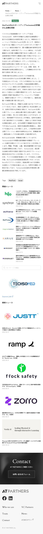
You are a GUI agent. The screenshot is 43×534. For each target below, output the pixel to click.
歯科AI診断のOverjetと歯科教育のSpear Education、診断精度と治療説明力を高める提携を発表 (28, 257)
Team (5, 513)
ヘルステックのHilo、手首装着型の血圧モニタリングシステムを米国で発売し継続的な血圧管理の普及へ (28, 193)
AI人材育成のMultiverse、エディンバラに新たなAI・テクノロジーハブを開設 (28, 210)
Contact (6, 520)
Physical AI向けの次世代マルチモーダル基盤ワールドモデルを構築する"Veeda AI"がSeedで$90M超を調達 (21, 442)
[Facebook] (4, 498)
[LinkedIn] (10, 498)
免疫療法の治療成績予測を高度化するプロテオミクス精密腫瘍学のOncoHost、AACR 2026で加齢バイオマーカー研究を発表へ (28, 247)
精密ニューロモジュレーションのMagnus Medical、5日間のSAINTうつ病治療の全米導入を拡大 (28, 228)
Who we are (8, 507)
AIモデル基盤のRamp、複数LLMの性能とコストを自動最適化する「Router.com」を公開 (21, 357)
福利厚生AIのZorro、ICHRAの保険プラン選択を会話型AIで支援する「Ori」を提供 (21, 413)
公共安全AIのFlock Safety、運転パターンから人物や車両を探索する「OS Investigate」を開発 (21, 385)
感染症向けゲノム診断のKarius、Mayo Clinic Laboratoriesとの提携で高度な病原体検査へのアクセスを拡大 (28, 237)
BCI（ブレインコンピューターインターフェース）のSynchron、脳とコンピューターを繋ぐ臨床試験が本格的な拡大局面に (28, 202)
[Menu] (39, 3)
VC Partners (27, 507)
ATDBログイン (27, 520)
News (17, 11)
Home (7, 11)
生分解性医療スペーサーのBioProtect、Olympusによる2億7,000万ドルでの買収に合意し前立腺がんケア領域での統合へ (28, 219)
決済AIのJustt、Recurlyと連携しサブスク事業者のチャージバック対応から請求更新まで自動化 (21, 329)
